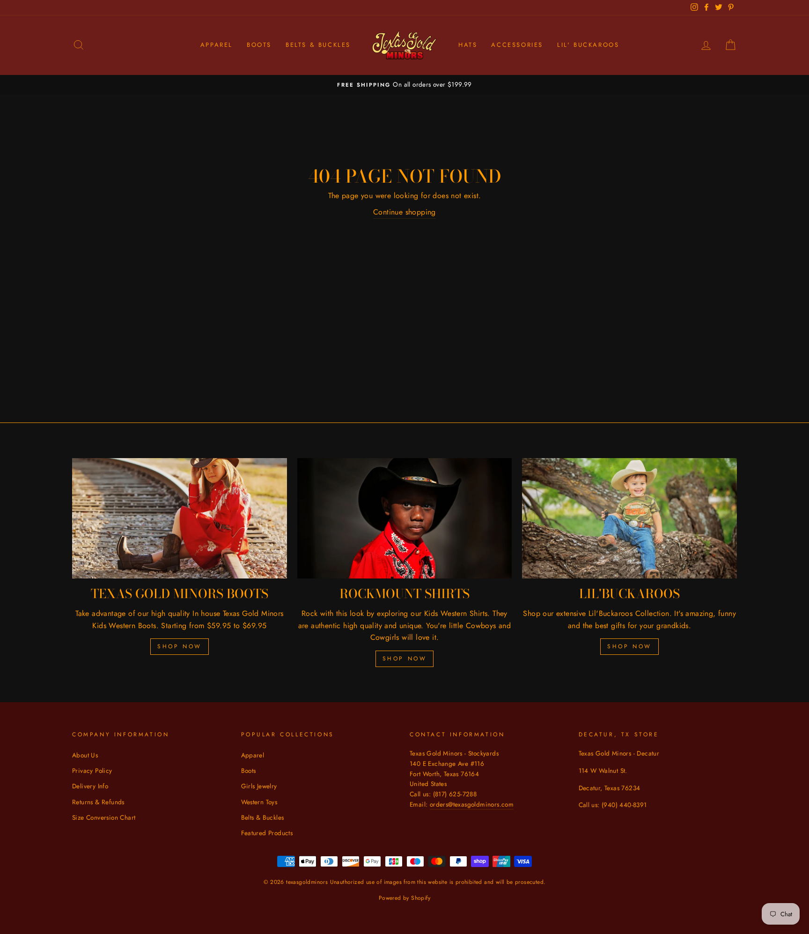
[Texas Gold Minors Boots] (179, 518)
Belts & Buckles (318, 44)
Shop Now (179, 646)
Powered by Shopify (404, 898)
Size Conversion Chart (103, 817)
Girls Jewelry (259, 786)
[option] (404, 85)
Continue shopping (404, 212)
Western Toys (259, 802)
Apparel (216, 44)
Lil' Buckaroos (588, 44)
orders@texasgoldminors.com (472, 804)
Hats (467, 44)
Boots (259, 44)
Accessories (517, 44)
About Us (85, 755)
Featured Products (267, 833)
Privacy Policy (92, 770)
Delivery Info (90, 786)
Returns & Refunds (98, 802)
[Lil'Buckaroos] (629, 518)
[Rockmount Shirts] (404, 518)
